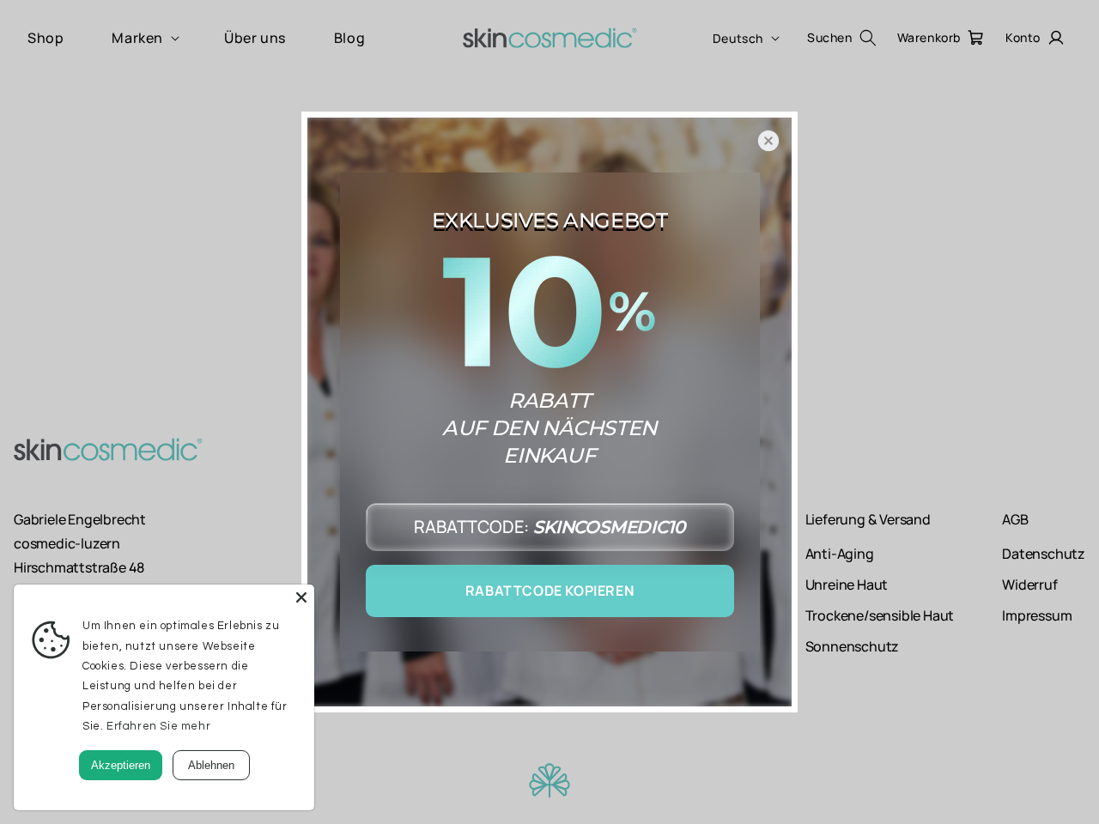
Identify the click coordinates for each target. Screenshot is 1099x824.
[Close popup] (768, 141)
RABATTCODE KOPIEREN (549, 590)
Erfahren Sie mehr (158, 726)
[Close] (301, 597)
